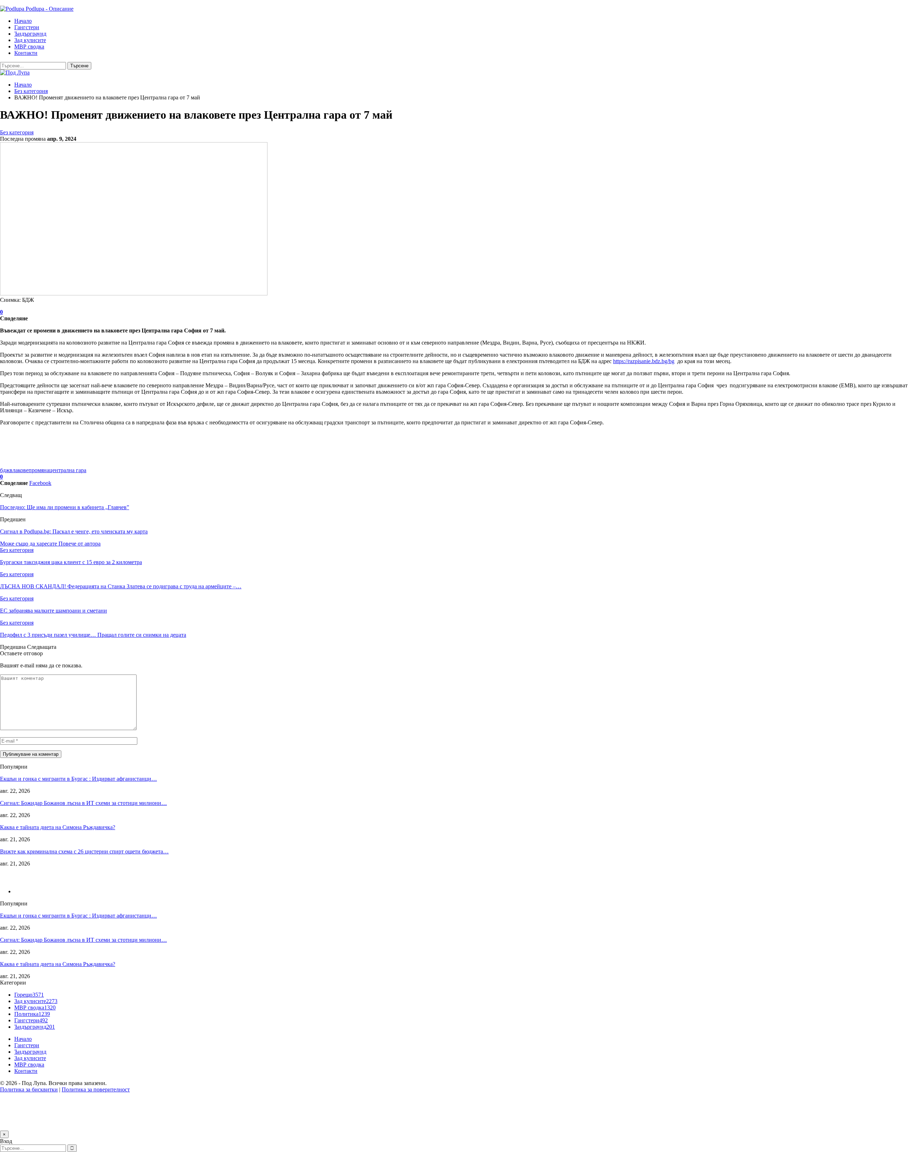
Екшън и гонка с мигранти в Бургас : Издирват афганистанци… (78, 779)
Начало (23, 21)
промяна (39, 470)
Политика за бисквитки (29, 1089)
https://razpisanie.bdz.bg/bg (643, 361)
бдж (5, 470)
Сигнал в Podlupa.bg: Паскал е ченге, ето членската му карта (74, 531)
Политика (32, 1014)
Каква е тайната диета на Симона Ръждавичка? (57, 827)
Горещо (29, 995)
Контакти (25, 53)
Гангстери (26, 27)
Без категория (17, 132)
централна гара (67, 470)
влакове (19, 470)
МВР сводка (29, 46)
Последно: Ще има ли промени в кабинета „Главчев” (64, 507)
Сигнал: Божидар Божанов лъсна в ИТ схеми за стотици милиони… (83, 803)
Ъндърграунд (30, 34)
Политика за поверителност (96, 1089)
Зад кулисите (30, 40)
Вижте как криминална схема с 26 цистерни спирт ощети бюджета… (84, 851)
